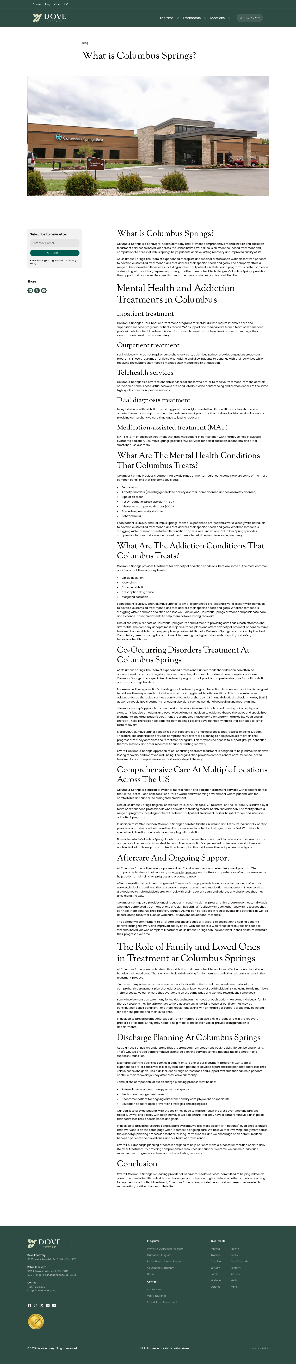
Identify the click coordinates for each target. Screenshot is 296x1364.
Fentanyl (236, 1267)
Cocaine (216, 1261)
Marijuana (216, 1280)
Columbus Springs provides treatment (143, 476)
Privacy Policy (260, 1348)
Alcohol (235, 1248)
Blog (47, 4)
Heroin (214, 1274)
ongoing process (186, 872)
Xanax (234, 1286)
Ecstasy (215, 1267)
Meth (234, 1280)
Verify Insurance (156, 1296)
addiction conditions (203, 566)
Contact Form (155, 1289)
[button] (168, 18)
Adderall (215, 1248)
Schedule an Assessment (162, 1302)
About (57, 4)
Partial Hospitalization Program (165, 1261)
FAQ (66, 4)
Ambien (215, 1255)
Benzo (234, 1255)
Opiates (215, 1286)
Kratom (235, 1274)
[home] (55, 18)
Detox (150, 1274)
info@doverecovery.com (42, 1290)
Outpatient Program (159, 1255)
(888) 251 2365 (36, 1287)
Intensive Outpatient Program (165, 1248)
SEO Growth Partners (177, 1348)
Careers (37, 4)
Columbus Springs (133, 259)
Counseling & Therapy (160, 1267)
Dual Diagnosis (239, 1261)
